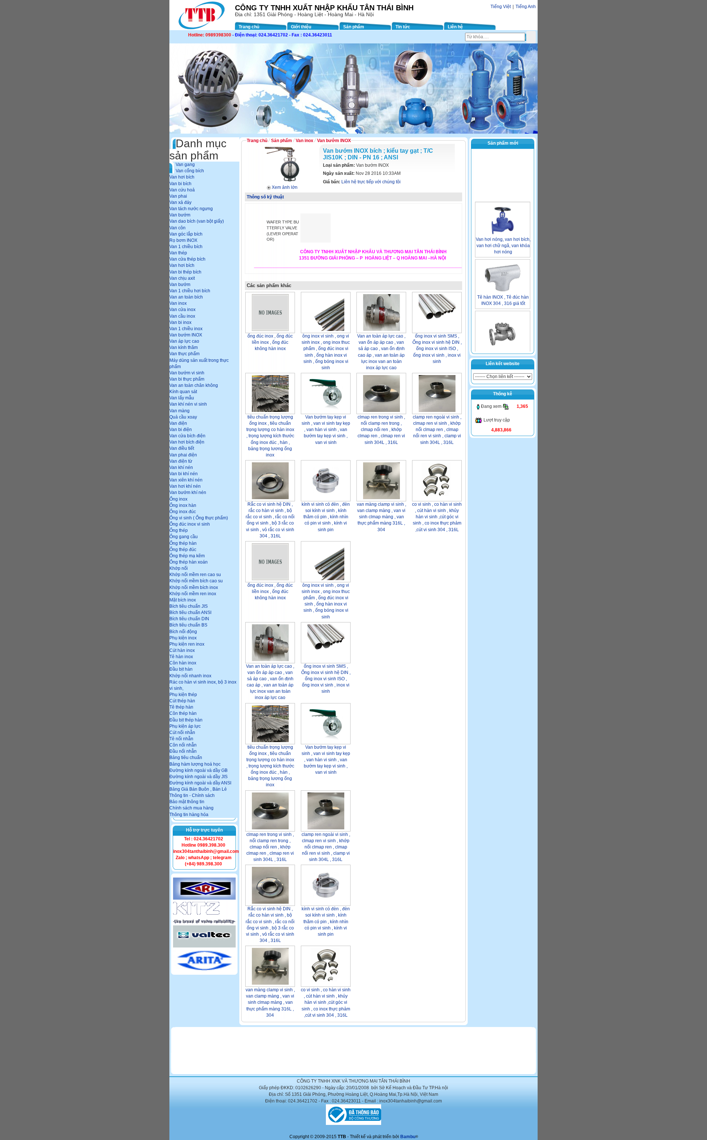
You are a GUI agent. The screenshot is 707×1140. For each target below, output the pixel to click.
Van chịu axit (182, 278)
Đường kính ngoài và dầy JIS (198, 776)
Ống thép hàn (183, 543)
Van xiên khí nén (186, 480)
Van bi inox (180, 322)
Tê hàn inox (181, 656)
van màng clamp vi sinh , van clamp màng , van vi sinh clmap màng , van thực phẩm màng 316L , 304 (381, 517)
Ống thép (178, 530)
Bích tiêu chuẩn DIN (189, 618)
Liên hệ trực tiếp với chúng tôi (371, 181)
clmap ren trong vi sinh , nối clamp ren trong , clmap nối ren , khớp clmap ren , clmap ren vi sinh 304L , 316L (381, 429)
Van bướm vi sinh (186, 372)
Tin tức (402, 26)
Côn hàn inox (182, 663)
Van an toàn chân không (193, 385)
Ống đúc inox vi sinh (189, 524)
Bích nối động (183, 631)
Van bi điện (180, 429)
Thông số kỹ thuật (265, 197)
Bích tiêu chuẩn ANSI (190, 612)
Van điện (178, 423)
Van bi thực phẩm (186, 379)
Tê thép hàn (181, 707)
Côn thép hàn (183, 713)
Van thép (178, 252)
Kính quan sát (183, 391)
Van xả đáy (180, 202)
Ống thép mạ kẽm (187, 555)
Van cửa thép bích (187, 259)
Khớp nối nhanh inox (190, 675)
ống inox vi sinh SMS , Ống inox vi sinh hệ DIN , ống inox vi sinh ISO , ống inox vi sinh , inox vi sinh (437, 348)
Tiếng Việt (500, 6)
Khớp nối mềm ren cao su (195, 574)
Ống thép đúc (182, 549)
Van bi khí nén (183, 473)
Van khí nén (181, 467)
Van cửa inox (182, 309)
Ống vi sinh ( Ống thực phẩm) (198, 517)
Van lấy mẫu (181, 397)
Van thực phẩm (184, 353)
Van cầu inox (182, 316)
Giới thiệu (301, 26)
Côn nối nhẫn (183, 745)
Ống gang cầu (183, 536)
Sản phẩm (353, 26)
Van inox (178, 303)
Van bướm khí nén (187, 492)
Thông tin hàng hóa (188, 814)
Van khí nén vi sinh (188, 404)
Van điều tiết (181, 448)
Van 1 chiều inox (186, 328)
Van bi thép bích (185, 272)
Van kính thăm (183, 347)
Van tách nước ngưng (191, 208)
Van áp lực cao (184, 341)
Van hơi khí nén (185, 486)
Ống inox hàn (182, 505)
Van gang (185, 164)
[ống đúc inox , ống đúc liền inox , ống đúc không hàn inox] (270, 312)
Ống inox (178, 499)
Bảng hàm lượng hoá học (195, 764)
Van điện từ (180, 461)
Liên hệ (455, 26)
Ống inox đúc (182, 511)
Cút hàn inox (182, 650)
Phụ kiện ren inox (186, 644)
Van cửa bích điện (187, 435)
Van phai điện (183, 455)
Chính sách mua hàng (191, 808)
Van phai (178, 196)
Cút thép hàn (182, 700)
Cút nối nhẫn (182, 732)
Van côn (177, 227)
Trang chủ (249, 26)
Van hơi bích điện (186, 442)
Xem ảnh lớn (285, 187)
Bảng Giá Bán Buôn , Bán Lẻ (198, 789)
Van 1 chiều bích (186, 246)
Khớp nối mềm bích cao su (196, 580)
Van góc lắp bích (186, 234)
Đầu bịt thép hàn (186, 720)
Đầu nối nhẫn (183, 751)
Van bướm (179, 215)
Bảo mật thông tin (186, 801)
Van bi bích (180, 183)
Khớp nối (178, 568)
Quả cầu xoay (183, 417)
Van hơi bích (181, 177)
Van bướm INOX (185, 335)
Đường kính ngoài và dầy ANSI (200, 783)
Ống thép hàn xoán (188, 562)
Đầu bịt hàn (181, 669)
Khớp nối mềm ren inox (192, 593)
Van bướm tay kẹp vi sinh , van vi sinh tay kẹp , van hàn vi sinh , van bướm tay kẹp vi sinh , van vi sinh (326, 429)
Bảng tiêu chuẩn (185, 757)
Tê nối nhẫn (181, 738)
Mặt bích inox (182, 600)
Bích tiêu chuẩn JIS (188, 606)
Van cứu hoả (182, 190)
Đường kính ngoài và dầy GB (198, 770)
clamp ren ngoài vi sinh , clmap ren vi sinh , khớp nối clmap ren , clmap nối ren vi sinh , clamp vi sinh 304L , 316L (437, 429)
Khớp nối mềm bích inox (193, 587)
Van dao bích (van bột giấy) (196, 221)
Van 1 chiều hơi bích (189, 290)
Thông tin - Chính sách (192, 795)
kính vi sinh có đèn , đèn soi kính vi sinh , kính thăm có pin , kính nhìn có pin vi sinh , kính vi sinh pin (326, 517)
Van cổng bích (190, 170)
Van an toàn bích (186, 297)
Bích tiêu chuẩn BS (188, 625)
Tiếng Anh (526, 6)
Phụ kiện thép (183, 694)
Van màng (179, 410)
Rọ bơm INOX (183, 240)
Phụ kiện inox (183, 637)
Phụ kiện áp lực (185, 726)
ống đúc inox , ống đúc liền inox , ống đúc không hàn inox (270, 342)
